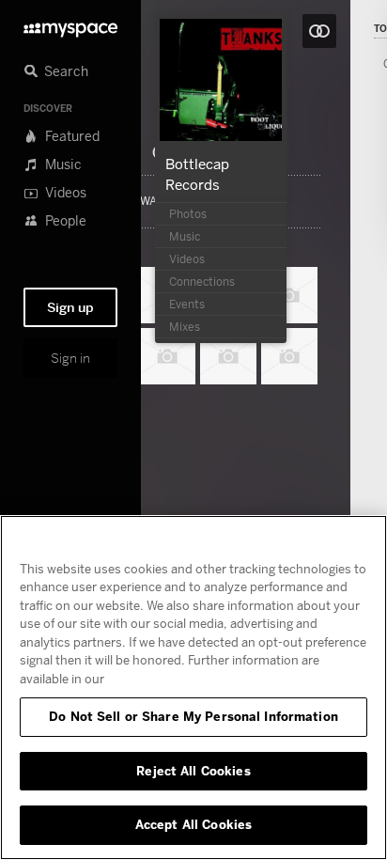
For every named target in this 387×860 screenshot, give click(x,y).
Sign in (70, 358)
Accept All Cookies (193, 824)
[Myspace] (70, 25)
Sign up (70, 307)
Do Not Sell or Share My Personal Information (193, 716)
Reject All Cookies (193, 770)
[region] (193, 687)
